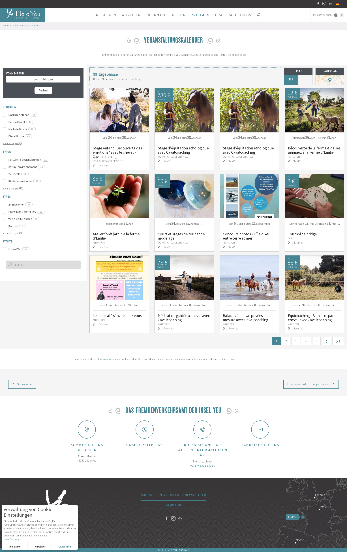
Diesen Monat (19, 122)
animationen (19, 204)
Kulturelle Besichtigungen (27, 159)
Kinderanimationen (23, 181)
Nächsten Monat (21, 115)
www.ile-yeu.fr (110, 359)
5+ (306, 341)
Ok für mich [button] (65, 546)
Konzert (15, 226)
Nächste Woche (20, 129)
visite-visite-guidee (22, 219)
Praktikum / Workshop (25, 211)
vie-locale (17, 174)
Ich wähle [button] (40, 546)
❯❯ (338, 341)
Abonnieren (173, 504)
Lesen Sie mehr (11, 539)
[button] (105, 15)
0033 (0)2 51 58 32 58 (202, 465)
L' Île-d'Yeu (17, 249)
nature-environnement (25, 167)
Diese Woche (19, 136)
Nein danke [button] (15, 546)
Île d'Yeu (292, 517)
